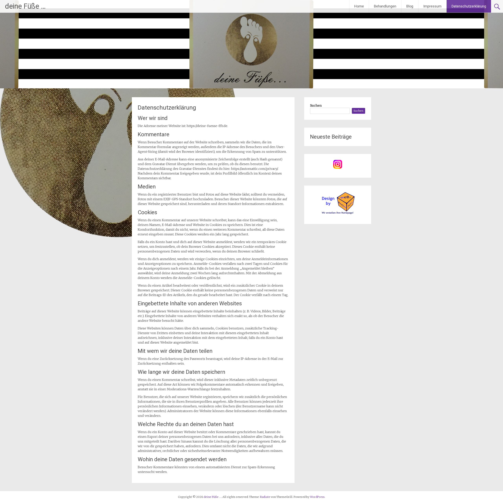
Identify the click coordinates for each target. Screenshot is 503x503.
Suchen (316, 105)
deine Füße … (25, 6)
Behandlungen (385, 6)
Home (359, 6)
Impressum (432, 6)
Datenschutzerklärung (469, 6)
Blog (409, 6)
